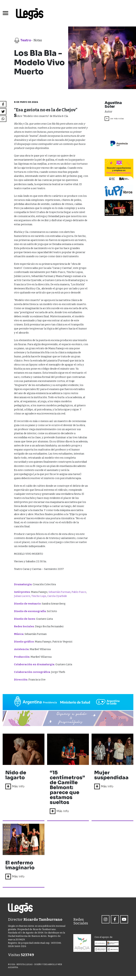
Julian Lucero (22, 596)
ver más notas (115, 118)
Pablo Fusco (79, 592)
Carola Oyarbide (57, 596)
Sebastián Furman (59, 592)
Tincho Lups (38, 596)
